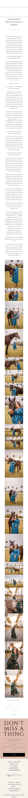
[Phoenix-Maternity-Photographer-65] (14, 683)
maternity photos (12, 246)
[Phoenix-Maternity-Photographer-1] (14, 443)
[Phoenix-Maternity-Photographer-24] (14, 315)
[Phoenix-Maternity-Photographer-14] (14, 568)
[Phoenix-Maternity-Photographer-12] (14, 492)
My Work (14, 766)
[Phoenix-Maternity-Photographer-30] (14, 389)
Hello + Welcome (14, 762)
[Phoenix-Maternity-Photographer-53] (14, 606)
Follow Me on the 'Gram (14, 785)
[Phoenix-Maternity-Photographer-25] (14, 343)
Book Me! (13, 714)
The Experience (14, 770)
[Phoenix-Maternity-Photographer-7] (14, 520)
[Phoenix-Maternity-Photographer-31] (14, 410)
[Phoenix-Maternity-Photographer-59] (14, 627)
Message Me (14, 790)
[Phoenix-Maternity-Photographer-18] (14, 294)
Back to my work (13, 700)
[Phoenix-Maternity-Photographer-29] (14, 376)
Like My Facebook (14, 788)
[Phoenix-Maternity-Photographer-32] (14, 430)
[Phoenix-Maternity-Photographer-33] (14, 581)
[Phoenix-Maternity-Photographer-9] (14, 548)
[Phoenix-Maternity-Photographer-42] (14, 594)
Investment (14, 768)
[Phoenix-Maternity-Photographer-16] (14, 274)
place (18, 97)
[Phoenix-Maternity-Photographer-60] (14, 655)
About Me (14, 764)
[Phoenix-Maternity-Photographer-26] (14, 363)
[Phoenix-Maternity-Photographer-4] (14, 464)
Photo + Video (14, 782)
